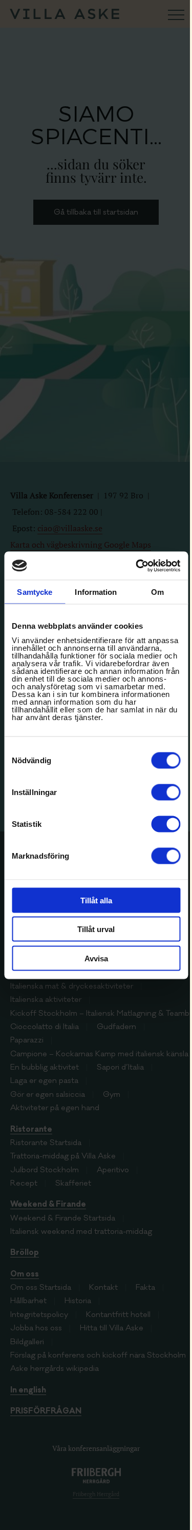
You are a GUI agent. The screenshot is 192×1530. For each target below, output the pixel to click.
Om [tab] (157, 592)
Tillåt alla (96, 900)
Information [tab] (96, 592)
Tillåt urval (96, 929)
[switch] (165, 792)
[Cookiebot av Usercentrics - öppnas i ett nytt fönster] (136, 565)
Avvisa (96, 958)
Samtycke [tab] (34, 592)
